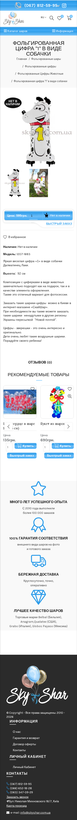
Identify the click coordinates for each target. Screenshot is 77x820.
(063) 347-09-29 (21, 792)
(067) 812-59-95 (21, 784)
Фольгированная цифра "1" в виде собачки (40, 81)
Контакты (19, 750)
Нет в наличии (60, 215)
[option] (14, 183)
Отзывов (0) (40, 362)
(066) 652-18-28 (21, 788)
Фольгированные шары (46, 59)
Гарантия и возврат (26, 738)
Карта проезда (16, 806)
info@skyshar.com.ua (35, 812)
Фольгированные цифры (40, 66)
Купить (28, 446)
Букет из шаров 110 (55, 424)
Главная (21, 59)
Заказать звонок (17, 797)
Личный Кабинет (24, 767)
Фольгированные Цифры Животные (40, 73)
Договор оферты (24, 744)
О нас (17, 732)
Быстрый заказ (59, 223)
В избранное (17, 237)
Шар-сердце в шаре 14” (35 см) (19, 426)
